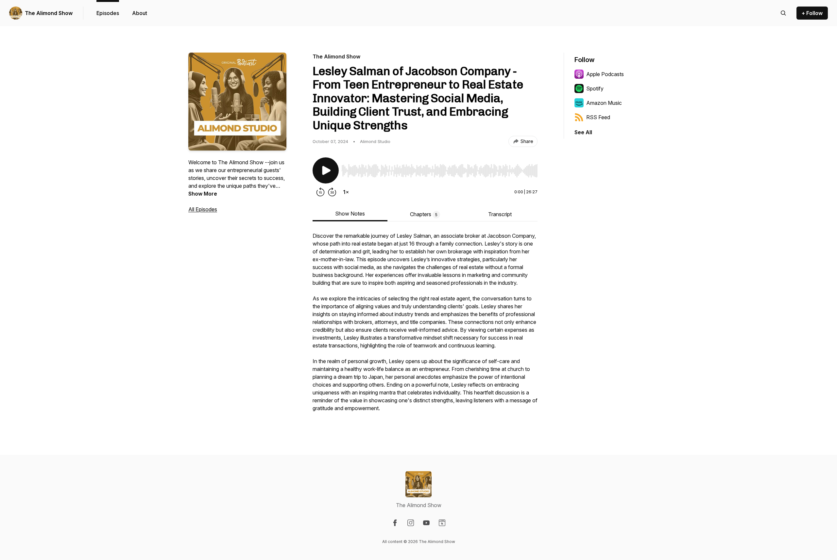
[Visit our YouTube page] (426, 523)
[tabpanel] (425, 325)
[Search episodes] (783, 13)
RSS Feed (598, 117)
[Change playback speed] (345, 192)
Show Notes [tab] (350, 213)
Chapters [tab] (423, 214)
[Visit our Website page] (442, 523)
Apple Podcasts (605, 74)
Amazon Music (604, 103)
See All (583, 132)
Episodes (107, 13)
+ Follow (812, 13)
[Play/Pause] (326, 170)
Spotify (595, 88)
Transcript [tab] (500, 214)
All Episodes (202, 209)
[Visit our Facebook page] (395, 523)
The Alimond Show (49, 13)
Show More (202, 193)
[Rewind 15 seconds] (320, 192)
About (139, 13)
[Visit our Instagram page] (410, 523)
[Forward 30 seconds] (332, 192)
